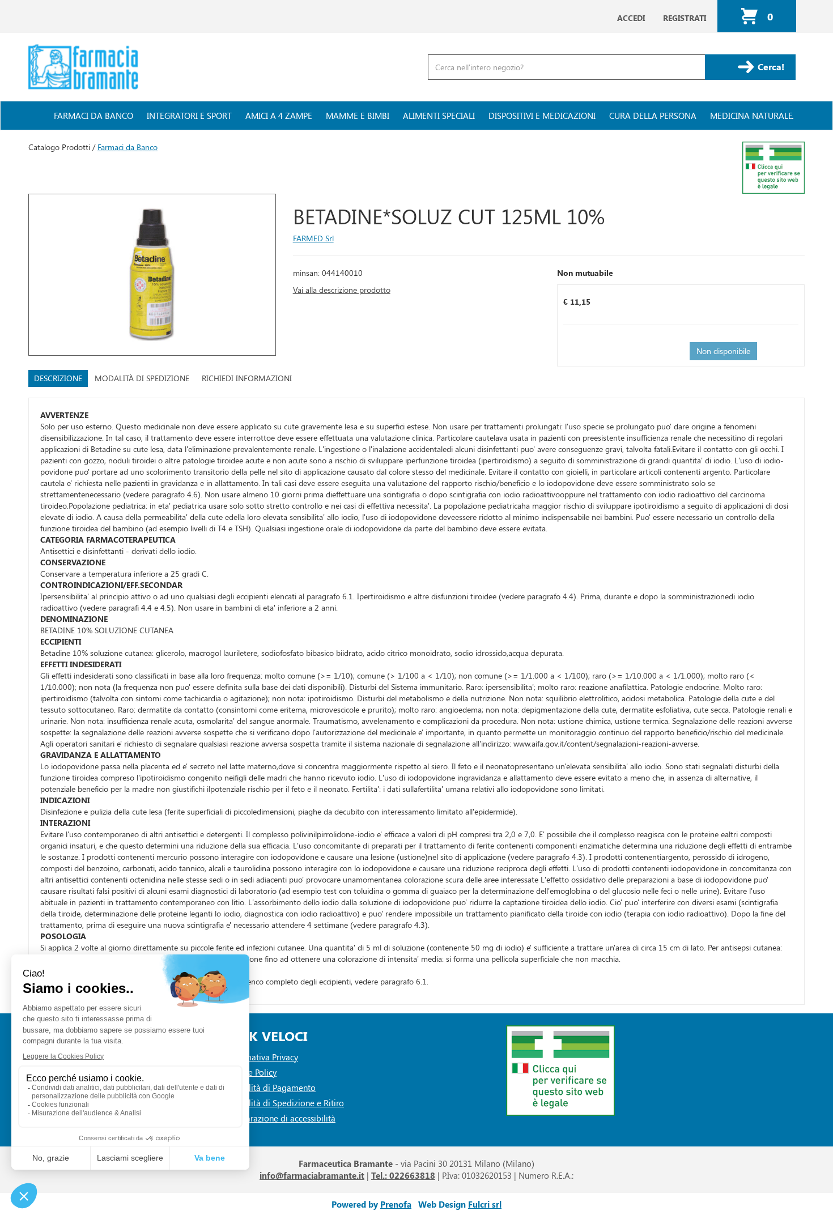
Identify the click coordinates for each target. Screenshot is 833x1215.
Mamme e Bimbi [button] (357, 115)
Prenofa (395, 1204)
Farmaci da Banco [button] (93, 115)
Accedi (631, 17)
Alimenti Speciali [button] (439, 115)
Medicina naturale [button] (751, 115)
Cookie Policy (252, 1072)
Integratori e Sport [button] (189, 115)
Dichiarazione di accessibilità (281, 1118)
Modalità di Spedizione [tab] (142, 378)
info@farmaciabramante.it (312, 1175)
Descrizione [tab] (58, 378)
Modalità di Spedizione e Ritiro (285, 1103)
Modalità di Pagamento (271, 1087)
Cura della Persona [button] (652, 115)
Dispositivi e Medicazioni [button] (542, 115)
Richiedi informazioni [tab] (247, 378)
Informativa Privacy (262, 1057)
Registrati (684, 17)
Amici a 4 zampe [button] (278, 115)
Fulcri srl (485, 1204)
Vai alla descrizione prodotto (341, 289)
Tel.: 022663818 (403, 1175)
